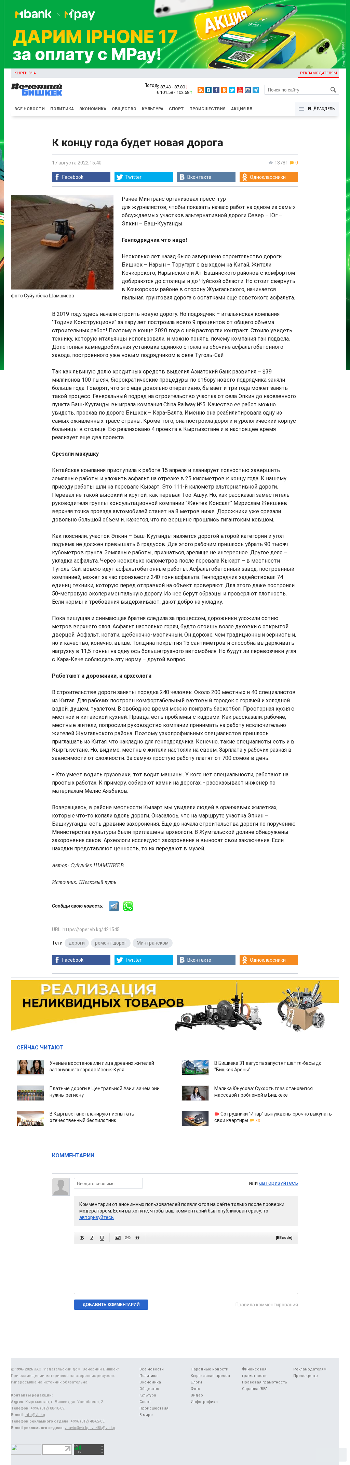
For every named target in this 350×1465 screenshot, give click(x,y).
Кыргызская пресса (210, 1376)
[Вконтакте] (208, 90)
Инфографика (204, 1402)
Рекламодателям (318, 73)
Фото (195, 1389)
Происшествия (207, 109)
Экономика (92, 109)
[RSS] (201, 90)
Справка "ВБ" (254, 1389)
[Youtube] (240, 90)
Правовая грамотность (264, 1382)
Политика (62, 109)
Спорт (176, 109)
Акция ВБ (241, 109)
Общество (124, 109)
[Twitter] (232, 90)
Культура (152, 109)
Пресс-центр (305, 1376)
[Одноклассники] (224, 90)
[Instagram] (248, 90)
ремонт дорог (110, 943)
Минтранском (153, 943)
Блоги (196, 1382)
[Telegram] (256, 90)
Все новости (29, 109)
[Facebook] (216, 90)
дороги (77, 943)
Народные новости (209, 1369)
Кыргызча (25, 73)
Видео (197, 1395)
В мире (146, 1415)
